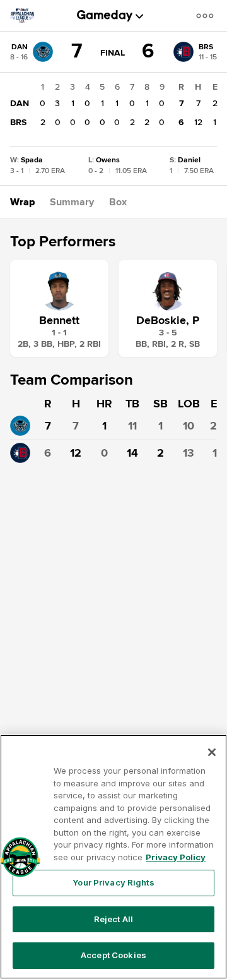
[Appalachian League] (27, 15)
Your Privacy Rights (113, 882)
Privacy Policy (176, 857)
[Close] (212, 752)
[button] (207, 15)
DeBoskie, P (167, 320)
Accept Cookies (113, 955)
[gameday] (105, 15)
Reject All (113, 919)
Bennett (59, 320)
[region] (113, 857)
